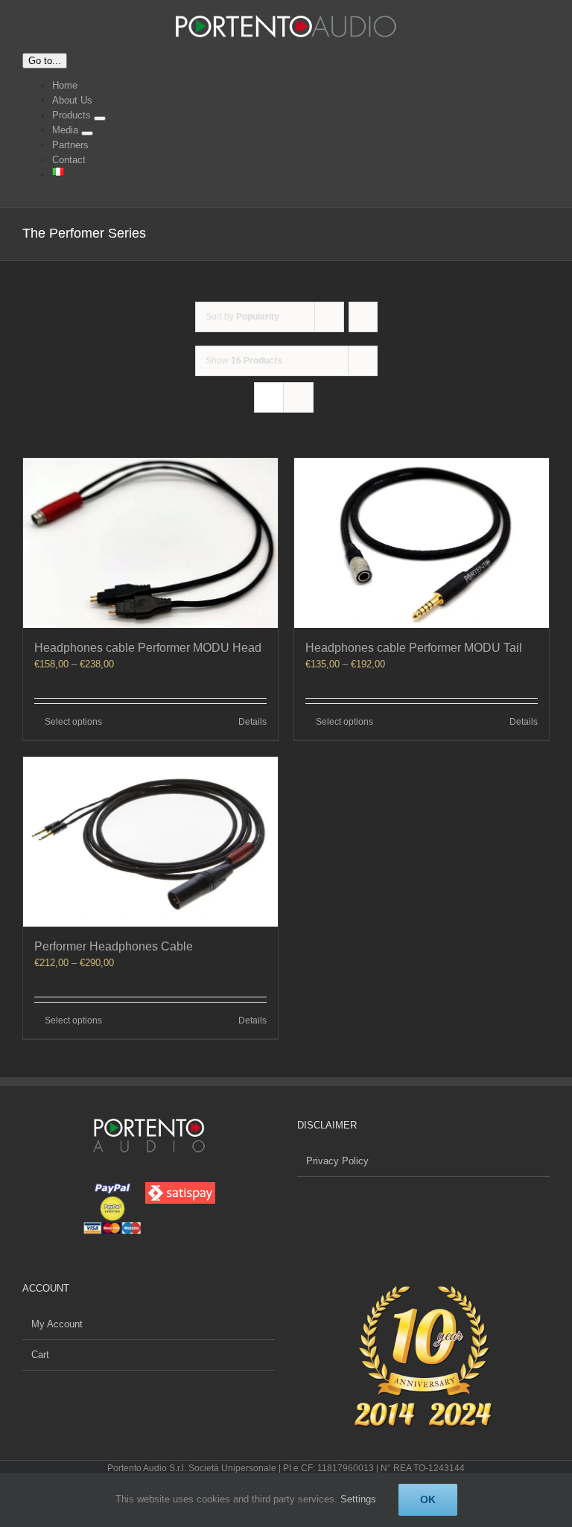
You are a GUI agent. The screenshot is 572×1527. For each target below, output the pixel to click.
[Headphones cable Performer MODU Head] (150, 543)
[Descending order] (363, 317)
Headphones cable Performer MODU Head (147, 647)
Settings (358, 1499)
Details (252, 722)
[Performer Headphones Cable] (150, 842)
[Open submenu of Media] (87, 133)
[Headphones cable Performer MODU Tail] (421, 543)
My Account (57, 1324)
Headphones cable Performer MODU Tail (413, 647)
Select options (73, 722)
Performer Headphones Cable (113, 946)
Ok (428, 1499)
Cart (40, 1354)
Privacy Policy (337, 1160)
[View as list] (298, 397)
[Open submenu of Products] (100, 118)
